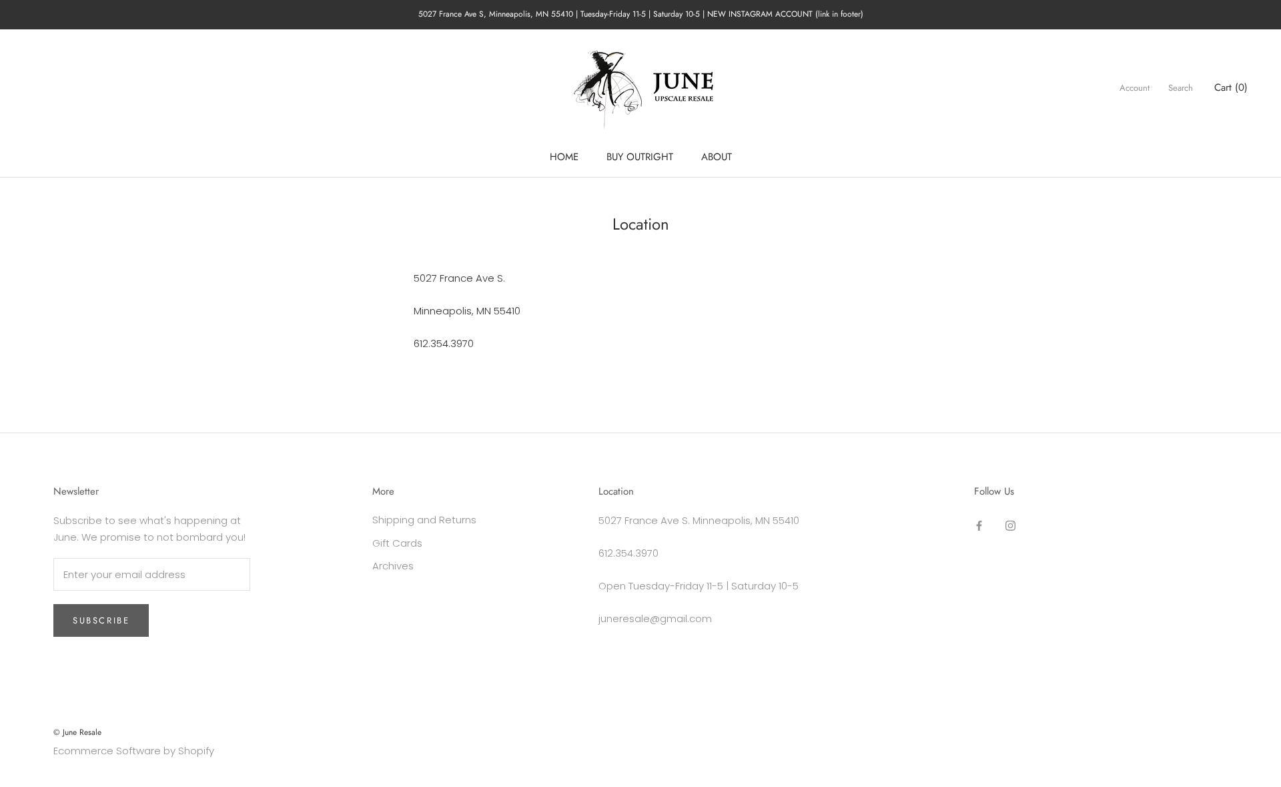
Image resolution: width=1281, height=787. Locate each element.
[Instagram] (1010, 525)
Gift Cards (397, 543)
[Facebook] (979, 525)
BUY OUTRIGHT (639, 157)
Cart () (1231, 87)
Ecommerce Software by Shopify (133, 751)
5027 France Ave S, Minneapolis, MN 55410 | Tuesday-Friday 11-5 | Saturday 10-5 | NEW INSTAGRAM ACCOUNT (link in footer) (640, 14)
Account (1135, 87)
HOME (564, 157)
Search (1180, 87)
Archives (393, 566)
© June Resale (77, 732)
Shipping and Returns (424, 520)
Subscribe (101, 620)
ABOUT (716, 157)
